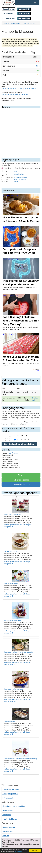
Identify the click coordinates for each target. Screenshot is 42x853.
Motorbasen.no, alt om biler (13, 806)
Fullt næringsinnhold (21, 479)
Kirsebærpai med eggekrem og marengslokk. (18, 652)
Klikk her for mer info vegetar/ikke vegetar (15, 94)
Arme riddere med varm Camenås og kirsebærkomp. (21, 759)
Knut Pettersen (13, 453)
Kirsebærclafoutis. (9, 722)
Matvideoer (6, 814)
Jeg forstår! (35, 850)
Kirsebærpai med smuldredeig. (13, 689)
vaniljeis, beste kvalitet (21, 177)
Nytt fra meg (7, 810)
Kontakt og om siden (10, 789)
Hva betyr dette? (35, 399)
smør (15, 171)
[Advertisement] (21, 130)
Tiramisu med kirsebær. (11, 551)
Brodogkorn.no (8, 827)
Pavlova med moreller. (11, 583)
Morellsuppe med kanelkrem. (13, 620)
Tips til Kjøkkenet (9, 819)
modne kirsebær (19, 174)
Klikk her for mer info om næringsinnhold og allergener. (19, 88)
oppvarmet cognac (20, 179)
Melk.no (5, 835)
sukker (16, 181)
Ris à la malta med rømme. (12, 514)
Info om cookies (8, 798)
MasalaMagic (7, 831)
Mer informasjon (18, 851)
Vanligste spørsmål (10, 793)
